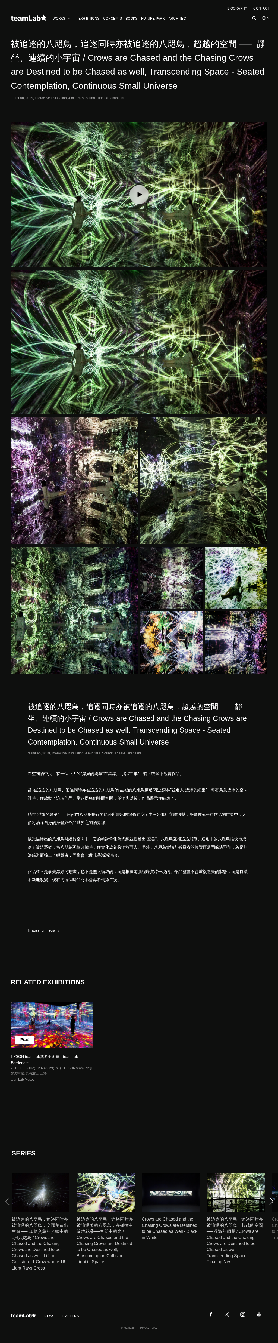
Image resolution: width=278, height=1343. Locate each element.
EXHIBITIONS (89, 18)
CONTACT (261, 8)
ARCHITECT (178, 18)
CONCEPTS (112, 18)
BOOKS (131, 18)
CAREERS (70, 1316)
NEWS (49, 1316)
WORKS (59, 18)
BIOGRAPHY (237, 8)
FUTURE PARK (153, 18)
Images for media (41, 930)
